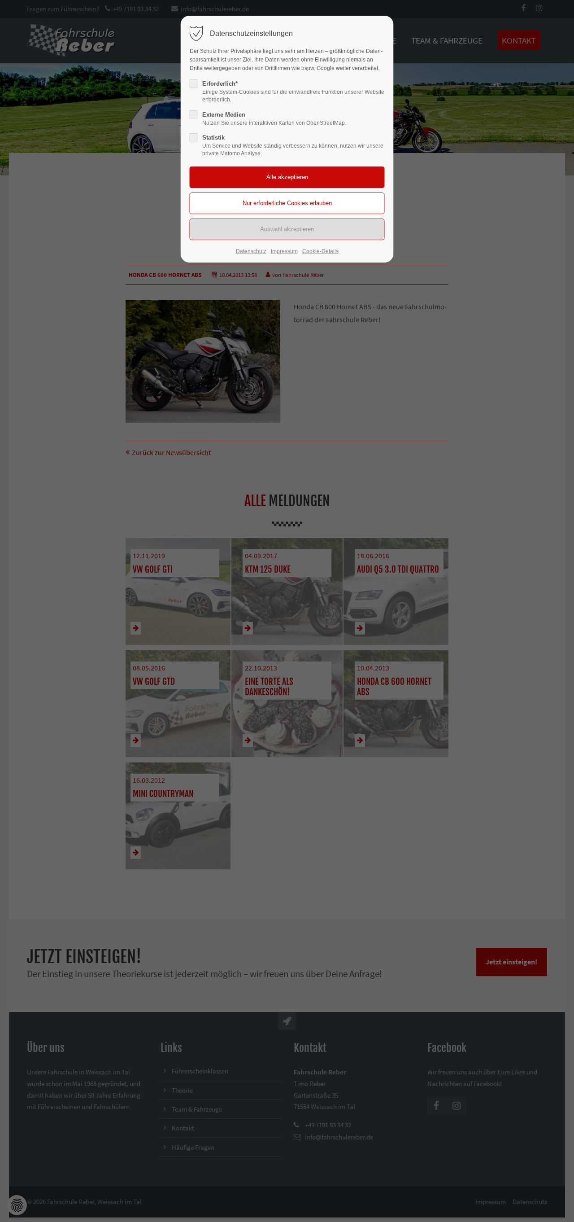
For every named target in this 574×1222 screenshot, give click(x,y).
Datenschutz (251, 251)
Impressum (284, 251)
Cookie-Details (320, 251)
